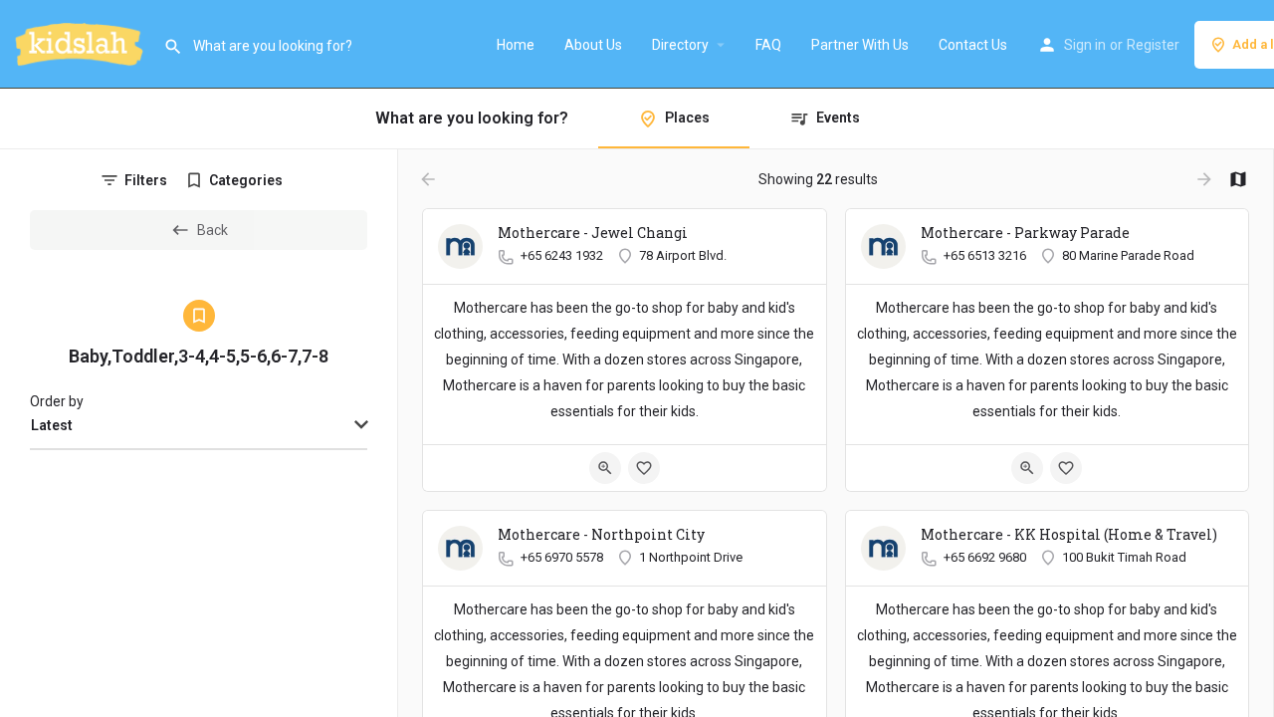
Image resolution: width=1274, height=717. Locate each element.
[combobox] (198, 426)
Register (1153, 45)
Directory (680, 45)
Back (212, 230)
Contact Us (973, 45)
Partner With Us (860, 45)
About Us (593, 45)
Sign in (1085, 45)
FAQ (768, 45)
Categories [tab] (246, 180)
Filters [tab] (145, 180)
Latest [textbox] (52, 425)
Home (515, 45)
